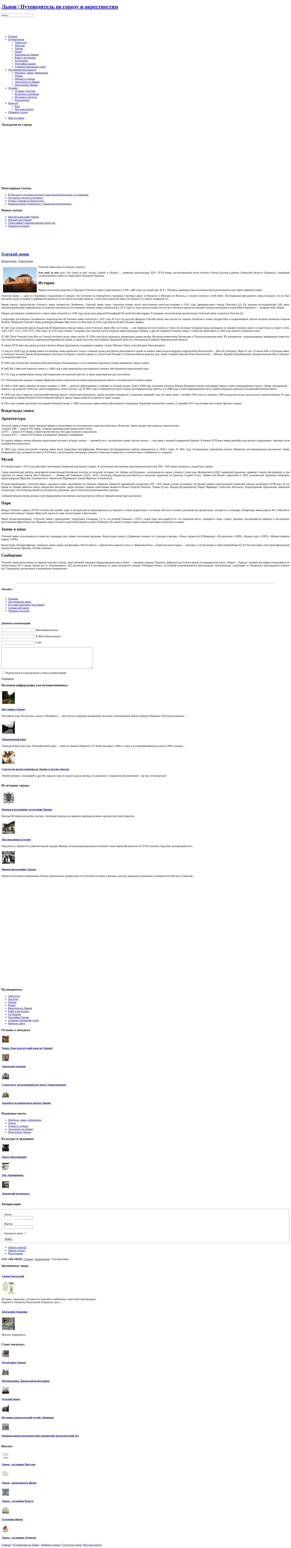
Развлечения (26, 261)
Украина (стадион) (18, 225)
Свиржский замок (18, 607)
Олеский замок (15, 254)
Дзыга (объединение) (14, 1157)
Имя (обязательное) (47, 630)
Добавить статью (50, 1544)
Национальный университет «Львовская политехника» (40, 203)
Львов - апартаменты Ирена (19, 1482)
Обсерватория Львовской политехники (26, 1381)
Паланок (13, 598)
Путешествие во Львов (25, 1544)
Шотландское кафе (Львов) (23, 216)
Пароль (8, 1223)
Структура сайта (71, 1544)
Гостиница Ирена (12, 1519)
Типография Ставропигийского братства (31, 222)
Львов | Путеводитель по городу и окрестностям (59, 7)
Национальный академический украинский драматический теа (40, 1435)
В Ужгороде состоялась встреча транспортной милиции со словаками (48, 194)
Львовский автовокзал (16, 1193)
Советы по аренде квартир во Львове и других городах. (36, 769)
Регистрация (15, 1253)
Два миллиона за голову (16, 839)
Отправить (7, 678)
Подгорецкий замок (19, 601)
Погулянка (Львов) (13, 709)
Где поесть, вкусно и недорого (25, 197)
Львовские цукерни (14, 1066)
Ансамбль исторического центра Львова (26, 1103)
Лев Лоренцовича (12, 1175)
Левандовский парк (14, 739)
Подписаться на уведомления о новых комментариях (35, 672)
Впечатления (9, 261)
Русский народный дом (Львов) (26, 604)
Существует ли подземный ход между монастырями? (34, 1084)
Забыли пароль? (17, 1247)
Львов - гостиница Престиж (19, 1464)
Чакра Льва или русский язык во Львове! (27, 1048)
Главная (28, 1259)
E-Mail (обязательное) (48, 636)
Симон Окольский (13, 1276)
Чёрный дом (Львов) (20, 219)
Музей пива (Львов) (14, 1362)
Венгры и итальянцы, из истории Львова (27, 809)
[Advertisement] (145, 24)
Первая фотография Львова (19, 869)
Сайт (39, 642)
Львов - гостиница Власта (17, 1501)
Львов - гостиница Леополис (19, 1537)
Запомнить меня (13, 1233)
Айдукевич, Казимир (14, 1311)
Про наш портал (92, 1544)
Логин (7, 1214)
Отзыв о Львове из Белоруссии (26, 200)
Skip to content (16, 118)
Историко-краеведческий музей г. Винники (28, 1417)
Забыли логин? (16, 1250)
